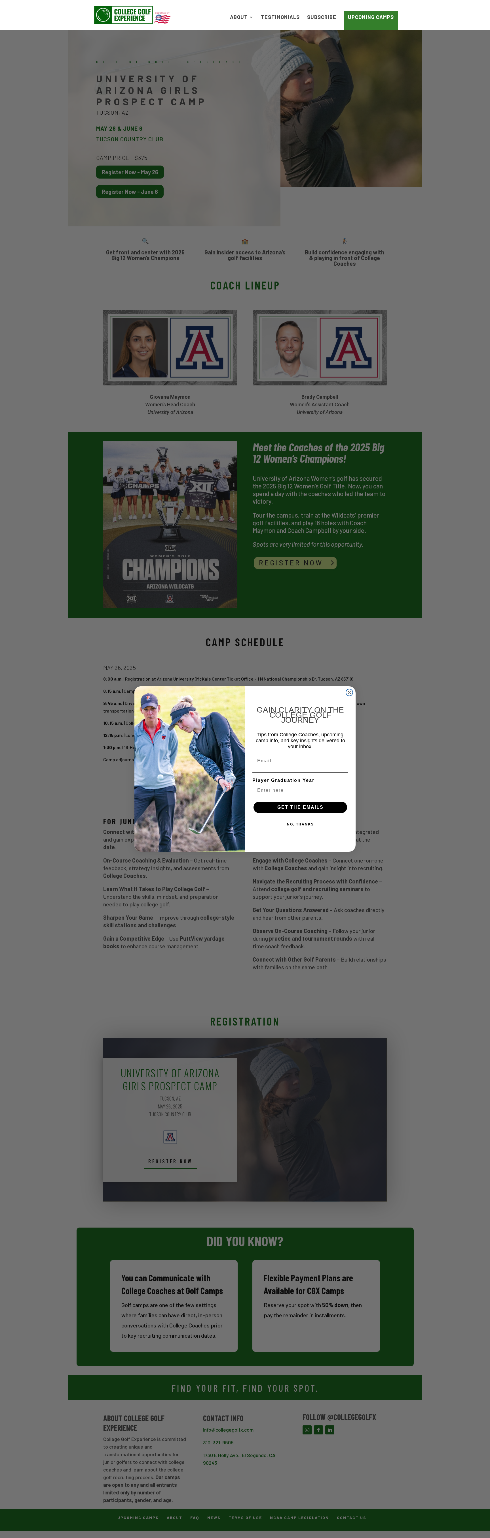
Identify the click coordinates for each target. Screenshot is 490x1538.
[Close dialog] (349, 692)
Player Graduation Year (283, 780)
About (239, 17)
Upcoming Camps (371, 17)
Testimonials (280, 17)
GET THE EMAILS (300, 807)
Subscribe (321, 17)
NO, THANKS (300, 824)
